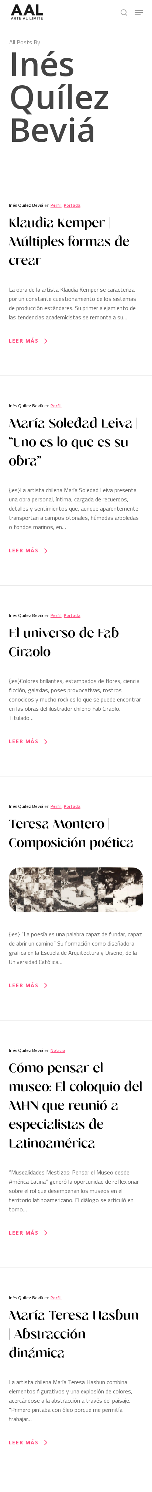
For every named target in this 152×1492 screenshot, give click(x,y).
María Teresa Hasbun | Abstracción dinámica (74, 1334)
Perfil (56, 205)
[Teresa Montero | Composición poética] (76, 924)
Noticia (58, 1050)
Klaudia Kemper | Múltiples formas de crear (69, 242)
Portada (72, 205)
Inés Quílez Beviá (26, 205)
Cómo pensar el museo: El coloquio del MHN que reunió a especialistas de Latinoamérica (75, 1106)
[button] (139, 12)
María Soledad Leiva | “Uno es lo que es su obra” (73, 442)
